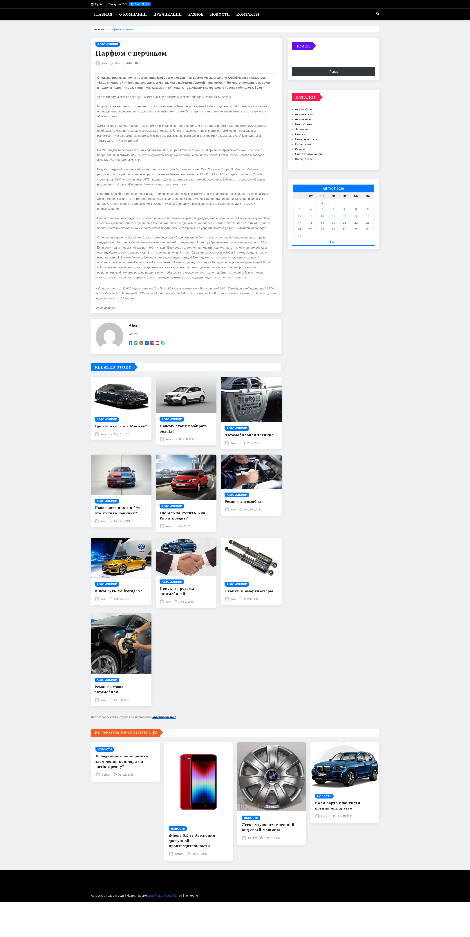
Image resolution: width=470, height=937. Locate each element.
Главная (103, 14)
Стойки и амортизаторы (249, 591)
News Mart (171, 895)
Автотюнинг (303, 119)
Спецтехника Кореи (308, 154)
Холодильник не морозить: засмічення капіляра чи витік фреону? (122, 761)
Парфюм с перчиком (121, 29)
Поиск (302, 46)
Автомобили (303, 109)
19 (322, 222)
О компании (133, 14)
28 (344, 229)
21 (344, 222)
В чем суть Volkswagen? (118, 590)
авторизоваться (164, 717)
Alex (104, 63)
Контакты (247, 14)
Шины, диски (303, 159)
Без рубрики (303, 124)
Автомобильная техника (249, 435)
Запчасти (301, 129)
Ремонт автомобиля (244, 501)
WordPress (155, 895)
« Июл (332, 241)
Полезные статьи (307, 139)
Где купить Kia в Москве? (121, 426)
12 (322, 216)
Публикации (167, 14)
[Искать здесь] (377, 13)
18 (310, 222)
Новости (220, 14)
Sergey (106, 774)
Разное (196, 14)
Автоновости (304, 114)
